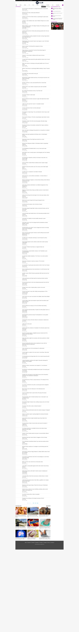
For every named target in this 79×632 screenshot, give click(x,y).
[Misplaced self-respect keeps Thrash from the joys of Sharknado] (19, 486)
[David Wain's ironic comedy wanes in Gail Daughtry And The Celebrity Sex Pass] (19, 154)
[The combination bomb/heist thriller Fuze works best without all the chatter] (19, 443)
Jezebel (22, 0)
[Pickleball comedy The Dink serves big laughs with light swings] (19, 122)
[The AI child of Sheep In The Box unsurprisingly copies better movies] (19, 118)
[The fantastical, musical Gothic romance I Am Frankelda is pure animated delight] (19, 252)
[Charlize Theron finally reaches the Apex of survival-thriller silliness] (19, 434)
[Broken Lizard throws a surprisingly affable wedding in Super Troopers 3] (19, 70)
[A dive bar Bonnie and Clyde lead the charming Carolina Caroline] (19, 279)
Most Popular (48, 6)
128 (33, 503)
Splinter (25, 0)
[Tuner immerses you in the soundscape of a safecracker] (19, 349)
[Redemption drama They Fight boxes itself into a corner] (19, 140)
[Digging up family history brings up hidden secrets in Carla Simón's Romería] (19, 192)
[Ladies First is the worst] (19, 324)
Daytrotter (28, 0)
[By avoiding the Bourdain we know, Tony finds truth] (19, 91)
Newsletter (37, 542)
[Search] (16, 5)
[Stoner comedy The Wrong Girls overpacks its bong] (19, 47)
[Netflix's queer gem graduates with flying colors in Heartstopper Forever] (19, 136)
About (26, 542)
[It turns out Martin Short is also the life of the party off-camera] (19, 393)
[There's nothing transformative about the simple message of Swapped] (19, 411)
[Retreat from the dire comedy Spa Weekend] (19, 13)
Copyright (45, 542)
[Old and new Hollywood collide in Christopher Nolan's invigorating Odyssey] (19, 145)
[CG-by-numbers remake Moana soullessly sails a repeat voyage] (19, 163)
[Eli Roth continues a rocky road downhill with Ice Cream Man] (19, 83)
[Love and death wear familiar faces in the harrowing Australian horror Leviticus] (19, 215)
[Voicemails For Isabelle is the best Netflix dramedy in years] (19, 219)
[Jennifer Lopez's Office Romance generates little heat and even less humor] (19, 275)
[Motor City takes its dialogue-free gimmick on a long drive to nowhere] (19, 131)
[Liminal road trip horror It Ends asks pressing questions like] (19, 32)
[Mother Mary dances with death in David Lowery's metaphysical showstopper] (19, 472)
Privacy (49, 542)
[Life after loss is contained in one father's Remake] (19, 172)
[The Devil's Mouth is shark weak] (19, 95)
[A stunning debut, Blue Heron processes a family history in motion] (19, 477)
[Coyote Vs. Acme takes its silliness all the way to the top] (19, 56)
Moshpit (31, 0)
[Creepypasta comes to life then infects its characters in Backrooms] (19, 320)
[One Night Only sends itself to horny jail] (19, 74)
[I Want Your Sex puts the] (19, 104)
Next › (38, 503)
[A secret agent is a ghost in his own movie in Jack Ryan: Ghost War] (19, 353)
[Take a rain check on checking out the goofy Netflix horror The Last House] (19, 65)
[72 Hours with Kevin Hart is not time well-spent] (19, 108)
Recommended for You (55, 6)
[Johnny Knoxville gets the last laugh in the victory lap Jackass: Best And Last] (19, 197)
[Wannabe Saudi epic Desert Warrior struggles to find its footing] (19, 438)
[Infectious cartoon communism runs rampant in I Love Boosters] (19, 366)
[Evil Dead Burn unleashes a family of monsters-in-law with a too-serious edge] (19, 159)
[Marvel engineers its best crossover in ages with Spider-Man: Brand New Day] (19, 100)
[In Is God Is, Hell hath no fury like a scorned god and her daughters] (19, 385)
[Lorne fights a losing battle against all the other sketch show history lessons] (19, 467)
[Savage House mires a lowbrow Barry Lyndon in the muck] (19, 288)
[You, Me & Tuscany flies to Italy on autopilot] (19, 495)
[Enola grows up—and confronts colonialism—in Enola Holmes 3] (19, 176)
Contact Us (52, 542)
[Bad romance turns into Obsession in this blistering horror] (19, 389)
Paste (16, 0)
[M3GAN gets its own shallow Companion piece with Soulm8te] (19, 87)
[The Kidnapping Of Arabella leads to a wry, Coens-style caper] (19, 149)
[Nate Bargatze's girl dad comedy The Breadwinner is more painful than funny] (19, 316)
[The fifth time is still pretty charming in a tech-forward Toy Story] (19, 238)
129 (35, 503)
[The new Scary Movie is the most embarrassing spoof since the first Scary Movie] (19, 284)
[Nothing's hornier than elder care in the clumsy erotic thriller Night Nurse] (19, 168)
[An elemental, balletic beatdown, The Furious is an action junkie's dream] (19, 258)
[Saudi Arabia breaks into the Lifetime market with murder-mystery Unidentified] (19, 243)
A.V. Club (19, 0)
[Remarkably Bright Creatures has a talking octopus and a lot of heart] (19, 402)
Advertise (33, 542)
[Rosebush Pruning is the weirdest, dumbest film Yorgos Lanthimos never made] (19, 127)
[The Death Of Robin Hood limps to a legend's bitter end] (19, 247)
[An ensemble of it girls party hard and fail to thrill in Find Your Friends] (19, 266)
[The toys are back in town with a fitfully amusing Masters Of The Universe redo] (19, 293)
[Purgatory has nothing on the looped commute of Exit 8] (19, 499)
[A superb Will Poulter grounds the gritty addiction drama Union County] (19, 60)
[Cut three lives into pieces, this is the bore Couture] (19, 205)
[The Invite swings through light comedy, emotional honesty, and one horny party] (19, 210)
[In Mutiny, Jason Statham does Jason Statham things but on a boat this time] (19, 22)
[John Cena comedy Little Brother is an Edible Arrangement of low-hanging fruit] (19, 186)
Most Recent (43, 6)
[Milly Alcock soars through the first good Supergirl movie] (19, 201)
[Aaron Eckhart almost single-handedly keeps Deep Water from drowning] (19, 420)
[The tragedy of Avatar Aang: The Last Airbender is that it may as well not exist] (19, 113)
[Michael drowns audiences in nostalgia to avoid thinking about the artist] (19, 448)
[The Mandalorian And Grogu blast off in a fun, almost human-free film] (19, 357)
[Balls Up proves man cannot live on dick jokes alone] (19, 462)
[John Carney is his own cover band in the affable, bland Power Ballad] (19, 297)
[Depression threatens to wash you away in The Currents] (19, 262)
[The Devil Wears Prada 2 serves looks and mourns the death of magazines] (19, 425)
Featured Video (54, 21)
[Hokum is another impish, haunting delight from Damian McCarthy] (19, 415)
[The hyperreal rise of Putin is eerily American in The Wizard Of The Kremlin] (19, 381)
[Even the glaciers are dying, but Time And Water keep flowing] (19, 306)
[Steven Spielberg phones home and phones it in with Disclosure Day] (19, 270)
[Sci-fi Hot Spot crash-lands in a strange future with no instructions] (19, 9)
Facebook (41, 542)
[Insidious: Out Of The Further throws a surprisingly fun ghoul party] (19, 17)
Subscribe (29, 542)
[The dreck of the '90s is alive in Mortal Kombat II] (19, 407)
